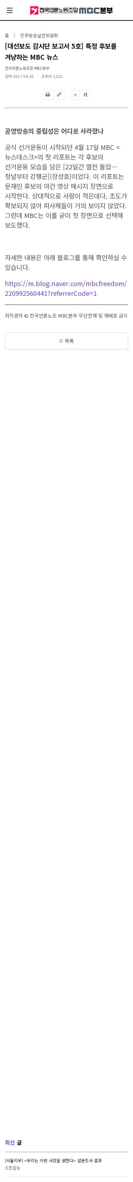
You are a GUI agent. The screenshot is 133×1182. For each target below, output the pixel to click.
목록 (69, 340)
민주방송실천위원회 (39, 35)
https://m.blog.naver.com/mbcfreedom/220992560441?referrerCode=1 (66, 288)
